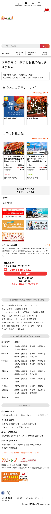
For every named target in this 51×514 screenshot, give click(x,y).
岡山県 (32, 379)
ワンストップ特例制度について (31, 436)
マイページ (33, 4)
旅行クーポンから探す (19, 53)
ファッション (20, 319)
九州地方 (8, 174)
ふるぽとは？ (43, 415)
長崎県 (32, 390)
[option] (14, 111)
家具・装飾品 (14, 316)
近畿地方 (31, 174)
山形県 (17, 349)
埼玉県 (40, 354)
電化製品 (20, 329)
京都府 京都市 (32, 118)
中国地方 (4, 378)
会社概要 (20, 498)
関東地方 (4, 353)
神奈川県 (33, 357)
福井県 (40, 361)
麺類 (3, 316)
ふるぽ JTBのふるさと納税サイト (8, 23)
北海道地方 (5, 342)
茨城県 (17, 354)
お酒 (25, 309)
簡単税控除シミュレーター (12, 445)
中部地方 (4, 361)
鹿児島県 (7, 178)
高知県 (40, 386)
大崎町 (14, 178)
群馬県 (32, 354)
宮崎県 (24, 393)
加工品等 (25, 312)
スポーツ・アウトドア (31, 326)
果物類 (11, 305)
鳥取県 (17, 379)
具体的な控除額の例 (9, 448)
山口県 (17, 382)
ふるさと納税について (10, 424)
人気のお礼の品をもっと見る (39, 138)
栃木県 (24, 354)
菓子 (42, 312)
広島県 (40, 379)
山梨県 (17, 364)
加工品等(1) (7, 203)
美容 (24, 316)
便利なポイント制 (28, 415)
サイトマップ (5, 500)
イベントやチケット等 (10, 312)
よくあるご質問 (26, 4)
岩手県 (24, 346)
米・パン (33, 305)
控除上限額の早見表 (33, 445)
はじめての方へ (19, 4)
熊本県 (40, 390)
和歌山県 (33, 374)
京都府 (32, 371)
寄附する (39, 4)
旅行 (3, 305)
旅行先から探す (6, 53)
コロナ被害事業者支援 (10, 326)
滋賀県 (24, 371)
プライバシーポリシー (33, 498)
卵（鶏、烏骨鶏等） (25, 322)
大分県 (17, 393)
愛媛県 (32, 386)
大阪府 (40, 371)
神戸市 (35, 178)
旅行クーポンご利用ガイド (32, 53)
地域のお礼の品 (8, 322)
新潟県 (17, 361)
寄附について (24, 427)
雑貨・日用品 (7, 319)
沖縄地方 (4, 397)
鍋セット (39, 322)
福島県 (24, 349)
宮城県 (32, 346)
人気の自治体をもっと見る (39, 92)
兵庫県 (29, 178)
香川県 (24, 386)
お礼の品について (29, 424)
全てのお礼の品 (44, 53)
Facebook (2, 492)
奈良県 (24, 374)
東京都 (24, 357)
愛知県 (17, 367)
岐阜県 (32, 364)
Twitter (8, 492)
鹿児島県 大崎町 (10, 118)
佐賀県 (24, 390)
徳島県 (17, 386)
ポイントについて (9, 427)
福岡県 (17, 390)
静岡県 (40, 364)
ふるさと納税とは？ (9, 415)
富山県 (24, 361)
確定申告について (9, 436)
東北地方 (4, 346)
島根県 (24, 379)
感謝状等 (32, 319)
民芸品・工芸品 (8, 329)
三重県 (17, 371)
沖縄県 (17, 397)
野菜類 (18, 309)
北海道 (17, 342)
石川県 (32, 361)
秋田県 (40, 346)
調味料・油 (33, 316)
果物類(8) (6, 198)
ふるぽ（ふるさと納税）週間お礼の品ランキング (20, 453)
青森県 (17, 346)
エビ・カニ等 (7, 309)
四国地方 (4, 386)
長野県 (24, 364)
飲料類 (35, 312)
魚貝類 (19, 305)
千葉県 (17, 357)
